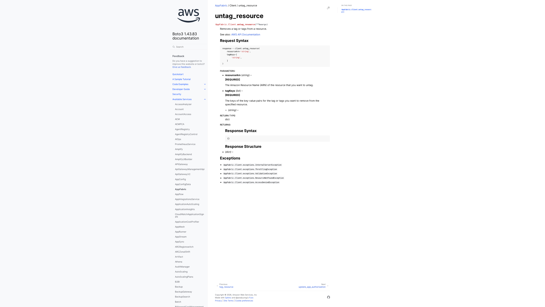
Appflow (179, 194)
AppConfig (180, 179)
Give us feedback (181, 67)
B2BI (177, 281)
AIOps (178, 139)
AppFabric (180, 189)
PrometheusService (185, 144)
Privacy (218, 300)
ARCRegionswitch (184, 246)
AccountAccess (183, 114)
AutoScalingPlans (184, 276)
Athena (178, 261)
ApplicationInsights (185, 209)
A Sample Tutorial (181, 79)
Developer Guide (181, 89)
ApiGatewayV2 (182, 174)
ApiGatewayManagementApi (190, 169)
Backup (179, 286)
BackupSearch (182, 296)
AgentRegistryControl (186, 134)
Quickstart (178, 74)
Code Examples (180, 84)
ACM (177, 119)
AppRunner (180, 231)
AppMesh (180, 226)
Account (179, 109)
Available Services (182, 99)
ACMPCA (179, 124)
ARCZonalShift (182, 251)
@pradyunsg (241, 297)
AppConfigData (183, 184)
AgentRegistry (182, 129)
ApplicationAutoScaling (187, 204)
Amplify (179, 149)
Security (176, 94)
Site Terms (228, 300)
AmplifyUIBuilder (183, 159)
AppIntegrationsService (187, 199)
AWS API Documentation (245, 34)
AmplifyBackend (183, 154)
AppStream (180, 236)
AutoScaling (181, 271)
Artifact (179, 256)
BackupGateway (183, 291)
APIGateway (181, 164)
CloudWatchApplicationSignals (189, 215)
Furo (251, 297)
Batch (178, 301)
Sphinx (228, 297)
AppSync (179, 241)
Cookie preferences (244, 300)
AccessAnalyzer (183, 104)
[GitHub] (328, 298)
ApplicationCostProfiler (187, 221)
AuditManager (182, 266)
